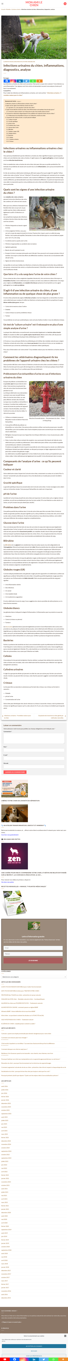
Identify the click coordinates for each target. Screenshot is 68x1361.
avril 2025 (4, 1130)
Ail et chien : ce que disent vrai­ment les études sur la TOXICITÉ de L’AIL (22, 1015)
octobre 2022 (5, 1154)
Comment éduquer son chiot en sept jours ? (14, 1049)
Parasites (19, 61)
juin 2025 (4, 1124)
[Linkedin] (20, 81)
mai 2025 (4, 1127)
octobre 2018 (5, 1246)
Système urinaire (16, 9)
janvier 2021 (5, 1209)
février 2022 (5, 1175)
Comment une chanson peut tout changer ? (14, 1037)
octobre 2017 (5, 1277)
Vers (33, 61)
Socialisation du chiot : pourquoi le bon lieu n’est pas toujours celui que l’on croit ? (25, 1071)
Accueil (3, 9)
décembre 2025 (6, 1103)
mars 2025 (4, 1134)
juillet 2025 (4, 1120)
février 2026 (5, 1096)
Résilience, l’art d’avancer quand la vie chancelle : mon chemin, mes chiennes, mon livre (27, 1053)
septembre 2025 (6, 1113)
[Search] (65, 3)
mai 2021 (4, 1195)
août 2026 (4, 1086)
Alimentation (7, 61)
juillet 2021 (4, 1192)
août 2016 (4, 1294)
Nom (5, 747)
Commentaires (4, 1039)
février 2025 (5, 1137)
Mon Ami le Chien (34, 4)
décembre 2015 (6, 1298)
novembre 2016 (6, 1291)
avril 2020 (4, 1223)
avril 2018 (4, 1260)
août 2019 (4, 1233)
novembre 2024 (6, 1144)
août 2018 (4, 1253)
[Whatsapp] (33, 81)
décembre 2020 (6, 1212)
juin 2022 (4, 1165)
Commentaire (8, 731)
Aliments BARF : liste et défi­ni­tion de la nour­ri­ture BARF (18, 1011)
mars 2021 (4, 1202)
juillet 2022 (4, 1161)
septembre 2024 (6, 1151)
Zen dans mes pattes (7, 882)
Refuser (34, 1351)
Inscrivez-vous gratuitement (10, 835)
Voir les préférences (34, 1356)
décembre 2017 (6, 1270)
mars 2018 (4, 1263)
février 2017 (5, 1284)
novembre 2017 (6, 1274)
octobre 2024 (5, 1148)
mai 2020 (4, 1219)
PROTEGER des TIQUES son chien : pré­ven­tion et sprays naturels (21, 995)
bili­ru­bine (8, 545)
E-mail (6, 755)
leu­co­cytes (9, 626)
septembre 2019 (6, 1229)
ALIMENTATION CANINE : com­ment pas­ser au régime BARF (19, 1007)
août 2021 (4, 1188)
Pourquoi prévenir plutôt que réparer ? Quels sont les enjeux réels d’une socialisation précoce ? (29, 1075)
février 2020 (5, 1226)
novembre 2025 (6, 1107)
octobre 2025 (5, 1110)
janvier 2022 (5, 1178)
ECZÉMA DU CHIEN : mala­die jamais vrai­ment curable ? (18, 1023)
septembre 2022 (6, 1158)
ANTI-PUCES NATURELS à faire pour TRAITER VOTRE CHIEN (20, 991)
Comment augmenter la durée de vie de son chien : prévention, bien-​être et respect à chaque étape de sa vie (33, 1067)
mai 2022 (4, 1168)
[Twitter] (26, 81)
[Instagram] (13, 81)
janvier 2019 (5, 1243)
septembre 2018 (6, 1250)
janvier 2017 (5, 1287)
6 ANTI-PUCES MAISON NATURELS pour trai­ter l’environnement (21, 987)
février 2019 (5, 1240)
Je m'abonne (33, 960)
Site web (6, 763)
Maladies (8, 9)
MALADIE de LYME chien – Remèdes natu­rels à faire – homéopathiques (23, 999)
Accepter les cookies (34, 1346)
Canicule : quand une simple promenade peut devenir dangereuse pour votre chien (26, 1033)
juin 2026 (4, 1093)
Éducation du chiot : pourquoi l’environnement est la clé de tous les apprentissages (26, 1063)
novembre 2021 (6, 1182)
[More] (39, 81)
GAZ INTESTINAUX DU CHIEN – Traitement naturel (17, 1019)
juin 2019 (4, 1236)
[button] (65, 1336)
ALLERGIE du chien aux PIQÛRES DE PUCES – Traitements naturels (22, 1003)
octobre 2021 (5, 1185)
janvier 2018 (5, 1267)
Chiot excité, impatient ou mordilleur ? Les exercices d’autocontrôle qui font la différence (28, 1043)
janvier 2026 (5, 1100)
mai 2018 (4, 1257)
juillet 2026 (4, 1090)
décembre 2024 (6, 1141)
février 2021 (5, 1206)
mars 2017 (4, 1281)
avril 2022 (4, 1171)
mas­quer (19, 101)
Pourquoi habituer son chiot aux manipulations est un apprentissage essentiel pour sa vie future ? (30, 1059)
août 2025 (4, 1117)
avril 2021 (4, 1199)
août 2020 (4, 1216)
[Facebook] (7, 81)
